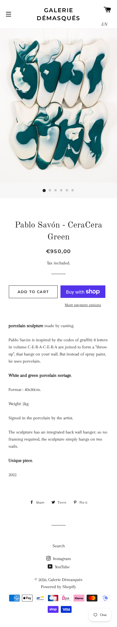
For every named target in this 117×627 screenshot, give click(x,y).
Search (59, 545)
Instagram (61, 558)
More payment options (83, 305)
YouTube (62, 566)
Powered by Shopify (58, 586)
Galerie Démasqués (58, 14)
